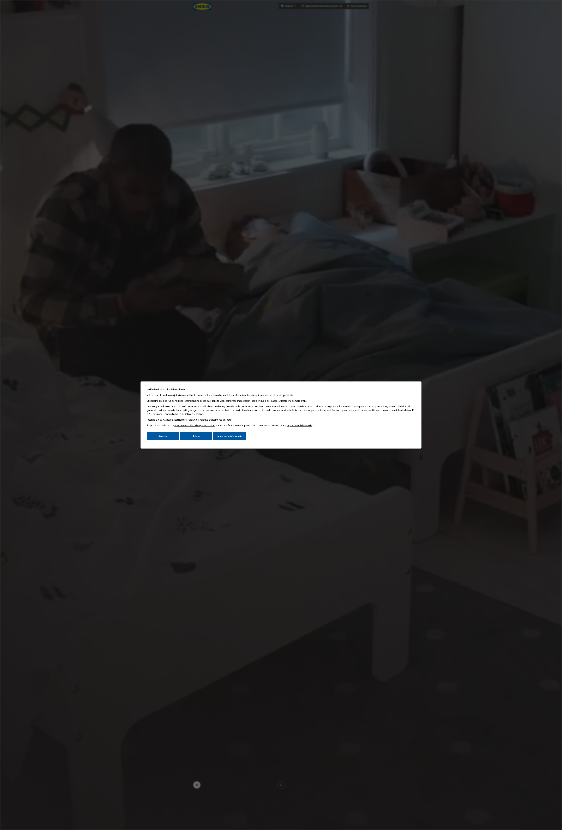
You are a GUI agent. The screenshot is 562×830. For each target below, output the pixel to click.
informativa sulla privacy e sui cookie (194, 425)
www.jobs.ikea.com (178, 395)
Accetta (163, 436)
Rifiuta (196, 436)
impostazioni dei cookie (299, 425)
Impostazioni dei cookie (229, 436)
